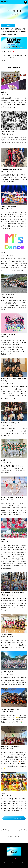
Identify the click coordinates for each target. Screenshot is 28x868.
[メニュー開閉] (25, 2)
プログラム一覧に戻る (14, 836)
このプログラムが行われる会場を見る (13, 818)
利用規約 (5, 862)
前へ (5, 830)
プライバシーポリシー (13, 862)
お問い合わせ (21, 862)
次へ (22, 830)
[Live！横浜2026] (4, 2)
